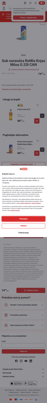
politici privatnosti (25, 203)
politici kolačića (36, 203)
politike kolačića (15, 210)
